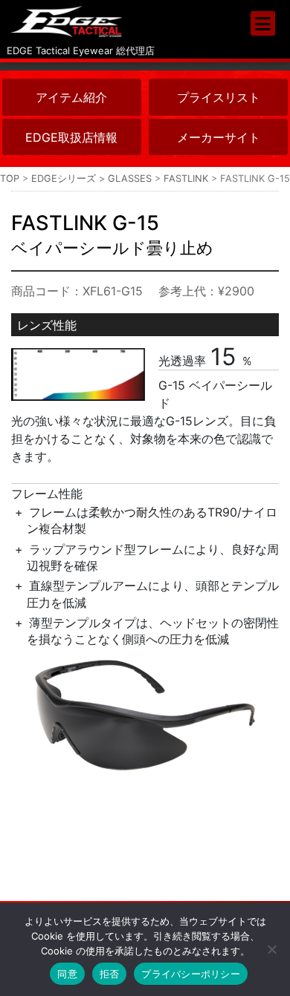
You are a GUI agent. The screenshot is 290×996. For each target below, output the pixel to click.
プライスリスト (218, 97)
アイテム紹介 (71, 97)
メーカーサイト (218, 137)
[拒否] (271, 949)
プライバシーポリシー (190, 974)
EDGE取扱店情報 (71, 137)
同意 (67, 974)
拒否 (110, 974)
